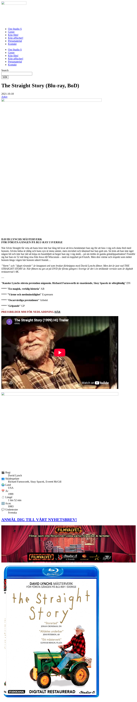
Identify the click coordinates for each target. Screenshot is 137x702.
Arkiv (4, 96)
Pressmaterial (15, 40)
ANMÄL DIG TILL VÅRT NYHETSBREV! (39, 520)
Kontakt (12, 43)
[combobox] (16, 73)
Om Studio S (15, 28)
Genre (11, 31)
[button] (7, 93)
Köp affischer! (15, 37)
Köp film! (13, 34)
